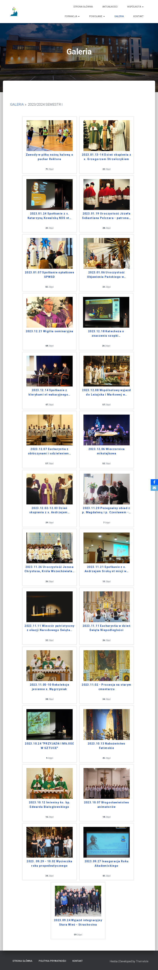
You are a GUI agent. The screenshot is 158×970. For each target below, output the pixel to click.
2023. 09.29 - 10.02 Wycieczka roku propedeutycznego (49, 863)
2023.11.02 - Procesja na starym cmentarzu (106, 687)
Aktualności (110, 6)
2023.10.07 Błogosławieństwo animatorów (106, 804)
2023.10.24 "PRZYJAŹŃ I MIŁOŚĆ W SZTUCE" (49, 746)
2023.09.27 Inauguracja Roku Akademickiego (107, 863)
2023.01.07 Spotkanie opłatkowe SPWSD (49, 274)
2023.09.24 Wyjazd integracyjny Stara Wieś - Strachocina (78, 922)
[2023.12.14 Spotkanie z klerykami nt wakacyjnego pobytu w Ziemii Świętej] (49, 371)
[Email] (154, 488)
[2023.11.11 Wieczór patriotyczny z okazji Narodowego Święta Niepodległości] (49, 606)
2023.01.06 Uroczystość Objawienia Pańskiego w (106, 274)
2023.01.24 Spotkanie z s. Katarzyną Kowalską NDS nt (49, 216)
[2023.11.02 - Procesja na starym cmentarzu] (106, 665)
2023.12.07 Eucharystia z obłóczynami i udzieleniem (49, 451)
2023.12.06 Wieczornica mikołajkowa (106, 451)
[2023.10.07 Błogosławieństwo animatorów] (106, 783)
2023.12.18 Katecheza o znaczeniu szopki (106, 333)
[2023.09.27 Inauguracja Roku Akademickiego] (106, 842)
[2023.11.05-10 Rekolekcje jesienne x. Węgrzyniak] (49, 665)
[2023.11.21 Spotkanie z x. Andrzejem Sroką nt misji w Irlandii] (106, 547)
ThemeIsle (142, 961)
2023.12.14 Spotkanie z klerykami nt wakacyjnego (49, 392)
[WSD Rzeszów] (14, 11)
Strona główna (83, 6)
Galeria (119, 16)
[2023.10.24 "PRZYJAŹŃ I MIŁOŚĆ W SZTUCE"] (49, 724)
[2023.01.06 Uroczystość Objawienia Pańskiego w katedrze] (106, 253)
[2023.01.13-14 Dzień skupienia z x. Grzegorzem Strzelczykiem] (106, 135)
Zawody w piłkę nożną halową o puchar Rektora (49, 157)
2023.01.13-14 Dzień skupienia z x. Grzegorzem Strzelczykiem (106, 157)
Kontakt (138, 16)
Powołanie (96, 16)
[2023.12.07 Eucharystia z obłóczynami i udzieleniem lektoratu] (49, 430)
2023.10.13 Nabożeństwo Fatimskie (106, 746)
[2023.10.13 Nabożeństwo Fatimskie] (106, 724)
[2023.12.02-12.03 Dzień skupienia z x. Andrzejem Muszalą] (49, 489)
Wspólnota (134, 6)
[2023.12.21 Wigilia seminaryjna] (49, 312)
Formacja (71, 16)
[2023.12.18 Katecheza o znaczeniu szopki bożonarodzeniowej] (106, 312)
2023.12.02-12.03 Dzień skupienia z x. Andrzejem (49, 510)
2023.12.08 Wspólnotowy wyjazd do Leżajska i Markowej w (106, 392)
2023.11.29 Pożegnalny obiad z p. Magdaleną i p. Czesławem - (106, 510)
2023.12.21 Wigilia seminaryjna (49, 331)
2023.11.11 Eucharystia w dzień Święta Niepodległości (106, 628)
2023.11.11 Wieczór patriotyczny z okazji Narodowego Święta (49, 628)
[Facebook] (154, 482)
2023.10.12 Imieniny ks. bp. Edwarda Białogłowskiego (49, 804)
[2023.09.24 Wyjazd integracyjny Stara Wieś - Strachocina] (78, 901)
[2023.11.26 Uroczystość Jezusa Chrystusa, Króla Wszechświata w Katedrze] (49, 547)
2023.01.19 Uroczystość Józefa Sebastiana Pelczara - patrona (106, 216)
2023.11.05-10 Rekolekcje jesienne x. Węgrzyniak (49, 687)
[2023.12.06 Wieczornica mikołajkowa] (106, 430)
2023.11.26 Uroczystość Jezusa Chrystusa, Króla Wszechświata (49, 569)
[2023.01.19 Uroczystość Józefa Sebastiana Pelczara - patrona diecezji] (106, 194)
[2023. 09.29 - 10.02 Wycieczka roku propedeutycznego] (49, 842)
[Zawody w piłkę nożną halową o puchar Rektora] (49, 135)
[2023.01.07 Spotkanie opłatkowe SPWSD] (49, 253)
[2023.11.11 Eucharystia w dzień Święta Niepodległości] (106, 606)
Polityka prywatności (52, 961)
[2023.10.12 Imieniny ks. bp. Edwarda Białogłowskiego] (49, 783)
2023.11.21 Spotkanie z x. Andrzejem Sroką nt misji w (107, 569)
